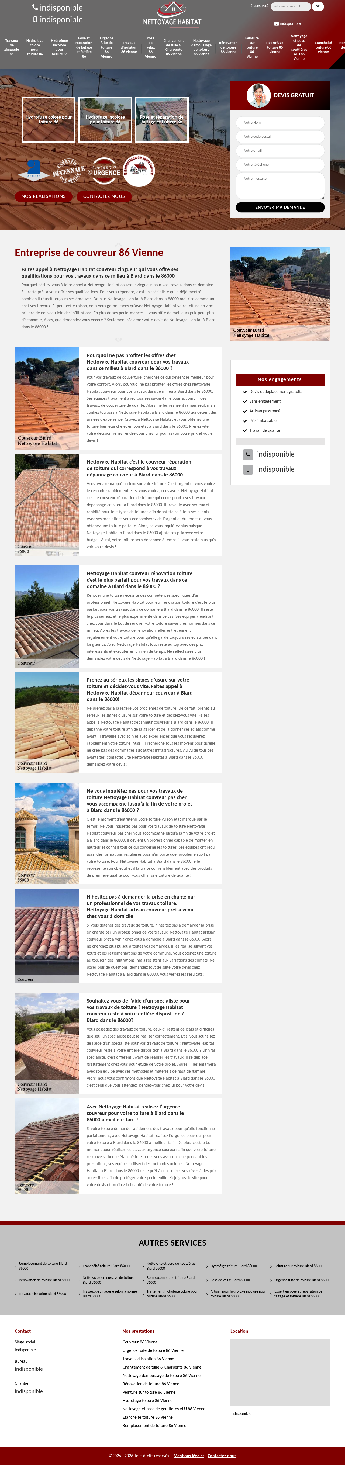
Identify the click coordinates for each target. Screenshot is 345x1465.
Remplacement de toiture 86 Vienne (154, 1426)
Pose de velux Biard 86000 (230, 1280)
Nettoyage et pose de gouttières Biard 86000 (171, 1266)
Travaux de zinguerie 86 (11, 47)
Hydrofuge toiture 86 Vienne (274, 47)
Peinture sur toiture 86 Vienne (252, 47)
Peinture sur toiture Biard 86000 (298, 1266)
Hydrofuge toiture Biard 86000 (234, 1266)
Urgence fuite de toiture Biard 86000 (302, 1280)
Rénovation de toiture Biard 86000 (45, 1280)
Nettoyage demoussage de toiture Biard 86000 (108, 1280)
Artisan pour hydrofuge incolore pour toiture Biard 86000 (238, 1294)
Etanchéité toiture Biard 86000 (106, 1266)
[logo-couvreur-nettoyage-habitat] (172, 14)
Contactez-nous (222, 1456)
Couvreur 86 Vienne (140, 1342)
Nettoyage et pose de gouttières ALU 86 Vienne (299, 47)
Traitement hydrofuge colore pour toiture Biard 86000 (172, 1294)
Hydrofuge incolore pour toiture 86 (59, 47)
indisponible (60, 8)
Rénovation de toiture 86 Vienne (228, 47)
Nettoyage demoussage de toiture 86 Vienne (201, 47)
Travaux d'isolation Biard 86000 (42, 1294)
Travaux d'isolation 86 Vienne (129, 47)
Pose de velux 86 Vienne (150, 47)
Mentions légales (189, 1456)
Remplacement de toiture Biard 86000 (43, 1266)
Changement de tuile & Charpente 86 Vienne (174, 47)
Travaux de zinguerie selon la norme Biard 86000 (110, 1294)
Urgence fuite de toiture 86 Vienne (106, 47)
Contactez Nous (104, 196)
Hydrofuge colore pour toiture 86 (34, 47)
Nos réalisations (44, 196)
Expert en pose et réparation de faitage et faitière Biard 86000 (298, 1294)
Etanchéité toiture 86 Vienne (323, 47)
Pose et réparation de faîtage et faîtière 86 (83, 47)
